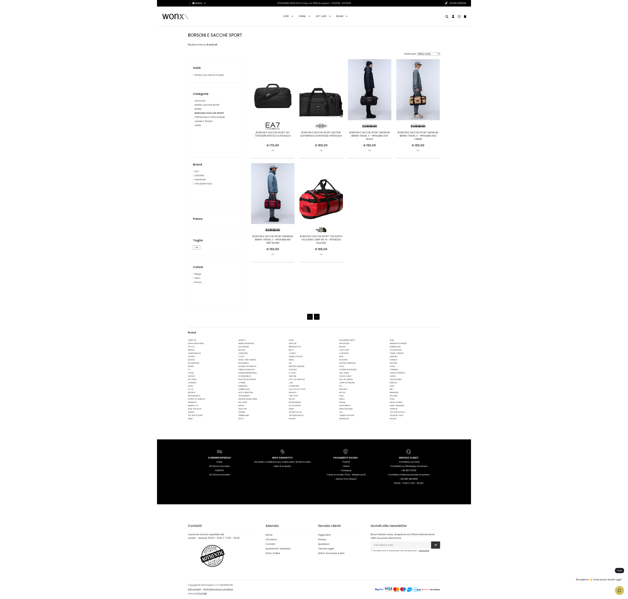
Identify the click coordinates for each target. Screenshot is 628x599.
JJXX (291, 382)
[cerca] (446, 17)
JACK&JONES (396, 379)
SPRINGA (393, 409)
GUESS (393, 376)
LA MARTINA (294, 386)
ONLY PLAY (293, 395)
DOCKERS (343, 359)
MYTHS (342, 392)
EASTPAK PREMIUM (347, 363)
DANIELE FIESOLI (296, 356)
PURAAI (342, 402)
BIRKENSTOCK (295, 346)
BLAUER (342, 346)
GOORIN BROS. (244, 376)
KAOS (190, 386)
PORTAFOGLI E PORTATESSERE (210, 117)
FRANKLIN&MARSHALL (247, 373)
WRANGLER (344, 418)
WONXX (292, 418)
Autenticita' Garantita (278, 548)
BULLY (291, 350)
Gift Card (321, 16)
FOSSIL (191, 373)
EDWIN (191, 366)
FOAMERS (394, 369)
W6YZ (241, 418)
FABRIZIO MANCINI (246, 369)
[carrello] (465, 17)
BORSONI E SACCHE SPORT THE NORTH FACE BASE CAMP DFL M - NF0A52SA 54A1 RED (321, 239)
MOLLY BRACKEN (245, 392)
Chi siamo (271, 539)
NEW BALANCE (194, 395)
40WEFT (241, 340)
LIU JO (190, 389)
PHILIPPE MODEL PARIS (247, 399)
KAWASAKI (242, 386)
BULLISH (241, 350)
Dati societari (194, 589)
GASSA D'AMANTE (397, 373)
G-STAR (292, 373)
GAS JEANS (344, 373)
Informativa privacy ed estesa (218, 589)
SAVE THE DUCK (195, 409)
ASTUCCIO (200, 100)
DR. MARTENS (193, 363)
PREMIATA (192, 402)
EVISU (341, 366)
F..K (189, 369)
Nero (197, 278)
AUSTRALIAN (243, 346)
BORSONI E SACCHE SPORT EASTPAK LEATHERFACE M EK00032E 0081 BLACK (321, 134)
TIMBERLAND (243, 415)
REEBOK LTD (193, 405)
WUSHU (393, 418)
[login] (453, 17)
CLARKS (292, 353)
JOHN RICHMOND (347, 382)
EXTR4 (392, 366)
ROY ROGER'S (295, 405)
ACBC (291, 340)
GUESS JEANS (345, 376)
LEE (340, 386)
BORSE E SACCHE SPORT (207, 104)
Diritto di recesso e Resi (331, 553)
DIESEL (291, 359)
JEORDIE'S (192, 382)
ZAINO (198, 125)
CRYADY (191, 356)
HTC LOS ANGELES (297, 379)
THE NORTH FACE (203, 183)
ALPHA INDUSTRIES (196, 343)
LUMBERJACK (244, 389)
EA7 (197, 171)
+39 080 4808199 (457, 3)
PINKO (342, 399)
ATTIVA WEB (201, 593)
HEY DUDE (192, 379)
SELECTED (242, 409)
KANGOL (393, 382)
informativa (424, 550)
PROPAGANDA (295, 402)
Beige (198, 274)
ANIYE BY (293, 343)
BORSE (198, 109)
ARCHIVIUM (344, 343)
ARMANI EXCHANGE (398, 343)
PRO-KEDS (242, 402)
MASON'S (343, 389)
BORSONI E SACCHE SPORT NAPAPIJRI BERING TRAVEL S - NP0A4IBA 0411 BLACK (369, 136)
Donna (302, 16)
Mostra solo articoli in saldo (209, 75)
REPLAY (241, 405)
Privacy (322, 539)
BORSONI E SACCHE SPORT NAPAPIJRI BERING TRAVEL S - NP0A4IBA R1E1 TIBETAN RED (273, 239)
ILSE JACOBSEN (346, 379)
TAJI (341, 412)
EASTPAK (199, 175)
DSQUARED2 (243, 363)
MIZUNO (191, 392)
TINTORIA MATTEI (296, 415)
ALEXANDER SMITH (347, 340)
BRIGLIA (191, 350)
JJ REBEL (242, 382)
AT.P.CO (191, 346)
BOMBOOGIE (395, 346)
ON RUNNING (244, 395)
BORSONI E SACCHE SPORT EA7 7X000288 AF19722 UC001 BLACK (273, 134)
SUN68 (191, 412)
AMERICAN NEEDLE (246, 343)
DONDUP (393, 359)
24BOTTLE (192, 340)
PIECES (292, 399)
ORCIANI (393, 395)
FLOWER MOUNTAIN (348, 369)
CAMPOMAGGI (194, 353)
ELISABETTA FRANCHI (247, 366)
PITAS (392, 399)
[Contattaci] (459, 17)
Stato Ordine (273, 553)
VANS (190, 418)
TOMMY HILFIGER (346, 415)
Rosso (198, 282)
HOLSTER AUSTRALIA (247, 379)
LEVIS (392, 386)
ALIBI (392, 340)
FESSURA (293, 369)
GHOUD (191, 376)
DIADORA (393, 356)
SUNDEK (241, 412)
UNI (196, 247)
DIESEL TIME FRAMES (247, 359)
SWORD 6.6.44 (295, 412)
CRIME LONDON (396, 353)
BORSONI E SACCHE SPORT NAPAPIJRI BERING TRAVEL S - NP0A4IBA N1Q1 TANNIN (418, 136)
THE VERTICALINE (195, 415)
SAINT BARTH (344, 405)
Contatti (270, 544)
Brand (339, 16)
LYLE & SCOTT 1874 (297, 389)
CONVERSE (344, 353)
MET (391, 389)
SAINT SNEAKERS (397, 405)
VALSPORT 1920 (396, 415)
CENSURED (243, 353)
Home (269, 535)
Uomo (286, 16)
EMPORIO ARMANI (296, 366)
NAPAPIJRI (200, 179)
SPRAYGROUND (346, 409)
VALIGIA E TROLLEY (204, 121)
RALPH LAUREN (396, 402)
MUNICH (292, 392)
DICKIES (191, 359)
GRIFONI (292, 376)
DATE (341, 356)
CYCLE (241, 356)
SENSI (291, 409)
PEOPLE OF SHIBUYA (196, 399)
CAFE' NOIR (344, 350)
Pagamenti (324, 535)
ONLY (341, 395)
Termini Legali (326, 548)
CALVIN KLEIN (395, 350)
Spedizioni (323, 544)
